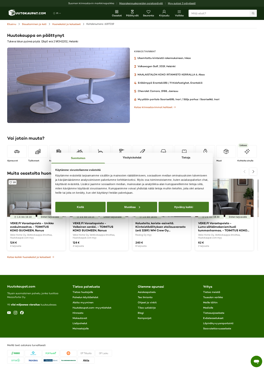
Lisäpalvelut (80, 323)
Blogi (141, 312)
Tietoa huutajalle (83, 292)
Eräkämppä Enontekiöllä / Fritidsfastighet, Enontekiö (170, 82)
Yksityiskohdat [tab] (132, 157)
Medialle (208, 307)
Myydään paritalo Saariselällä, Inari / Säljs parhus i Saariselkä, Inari (178, 99)
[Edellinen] (244, 171)
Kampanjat (144, 318)
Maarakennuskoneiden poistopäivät (141, 3)
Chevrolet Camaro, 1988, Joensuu (158, 91)
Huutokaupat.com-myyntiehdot (92, 307)
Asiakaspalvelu (147, 292)
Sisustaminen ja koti (34, 24)
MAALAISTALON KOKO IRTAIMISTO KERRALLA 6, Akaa (171, 74)
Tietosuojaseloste (213, 312)
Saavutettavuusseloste (217, 328)
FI (57, 13)
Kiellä (80, 206)
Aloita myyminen (83, 302)
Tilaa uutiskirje (147, 307)
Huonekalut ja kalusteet (66, 24)
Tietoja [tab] (186, 157)
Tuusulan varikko (213, 297)
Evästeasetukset (213, 318)
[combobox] (223, 13)
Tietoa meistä (211, 292)
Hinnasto (78, 312)
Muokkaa (130, 206)
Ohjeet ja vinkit (147, 302)
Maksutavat (80, 318)
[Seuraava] (253, 171)
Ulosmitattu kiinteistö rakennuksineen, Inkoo (164, 58)
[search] (253, 13)
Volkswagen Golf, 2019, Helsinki (157, 66)
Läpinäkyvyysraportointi (218, 323)
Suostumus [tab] (78, 158)
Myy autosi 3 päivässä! (182, 3)
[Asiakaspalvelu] (256, 361)
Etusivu (11, 24)
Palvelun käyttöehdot (85, 297)
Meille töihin (210, 302)
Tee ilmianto (145, 297)
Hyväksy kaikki (183, 206)
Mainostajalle (81, 328)
